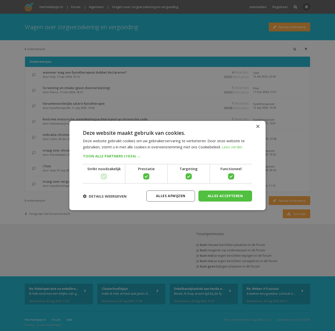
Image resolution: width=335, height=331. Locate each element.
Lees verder (232, 146)
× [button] (257, 126)
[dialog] (167, 165)
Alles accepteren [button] (225, 195)
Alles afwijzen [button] (170, 195)
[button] (167, 156)
